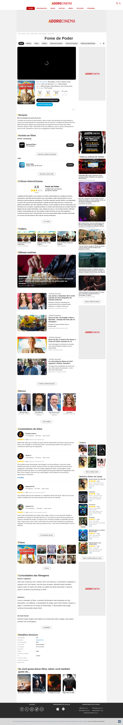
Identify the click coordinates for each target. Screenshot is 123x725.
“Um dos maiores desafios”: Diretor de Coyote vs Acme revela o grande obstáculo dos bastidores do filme (92, 247)
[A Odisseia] (83, 497)
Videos (52, 8)
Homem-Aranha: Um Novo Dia (97, 479)
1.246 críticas (39, 508)
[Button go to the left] (100, 43)
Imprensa (40, 91)
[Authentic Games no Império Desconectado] (83, 535)
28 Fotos (46, 568)
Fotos (21, 542)
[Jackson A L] (20, 507)
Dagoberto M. (30, 486)
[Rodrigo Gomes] (20, 434)
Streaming (91, 8)
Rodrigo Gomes (30, 433)
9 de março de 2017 (42, 82)
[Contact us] (42, 709)
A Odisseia (92, 492)
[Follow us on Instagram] (32, 709)
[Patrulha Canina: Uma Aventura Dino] (83, 548)
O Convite (91, 517)
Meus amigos (64, 91)
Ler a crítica (47, 221)
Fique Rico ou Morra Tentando (72, 692)
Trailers (22, 228)
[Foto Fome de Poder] (26, 554)
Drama (69, 82)
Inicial (19, 33)
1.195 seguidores (29, 457)
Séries (70, 8)
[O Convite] (83, 523)
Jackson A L (29, 506)
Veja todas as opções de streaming (47, 154)
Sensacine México (89, 713)
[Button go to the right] (104, 43)
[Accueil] (61, 3)
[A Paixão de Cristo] (54, 683)
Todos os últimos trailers (92, 472)
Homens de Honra (39, 692)
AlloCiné (81, 708)
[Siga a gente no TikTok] (37, 709)
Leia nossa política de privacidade (96, 721)
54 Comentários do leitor (46, 535)
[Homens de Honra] (39, 683)
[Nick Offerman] (39, 402)
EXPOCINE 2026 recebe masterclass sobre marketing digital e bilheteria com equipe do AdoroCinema (91, 177)
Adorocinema (56, 91)
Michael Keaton (45, 86)
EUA (37, 637)
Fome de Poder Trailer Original (44, 243)
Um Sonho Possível (24, 692)
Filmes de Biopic (42, 33)
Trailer (90, 487)
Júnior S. (28, 455)
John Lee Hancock (47, 84)
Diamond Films (40, 640)
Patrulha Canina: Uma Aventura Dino (95, 543)
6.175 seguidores (29, 435)
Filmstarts (95, 708)
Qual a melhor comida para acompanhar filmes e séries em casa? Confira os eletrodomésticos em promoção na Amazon (46, 281)
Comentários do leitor (30, 429)
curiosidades (46, 627)
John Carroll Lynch (66, 86)
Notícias (62, 8)
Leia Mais (20, 477)
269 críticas (38, 457)
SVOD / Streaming (24, 139)
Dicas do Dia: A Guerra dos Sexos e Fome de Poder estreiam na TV (62, 340)
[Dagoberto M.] (20, 487)
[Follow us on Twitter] (27, 709)
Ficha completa (47, 421)
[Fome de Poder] (26, 92)
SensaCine (82, 710)
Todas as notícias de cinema (92, 301)
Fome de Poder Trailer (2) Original (65, 243)
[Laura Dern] (69, 402)
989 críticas (38, 435)
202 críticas (37, 488)
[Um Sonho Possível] (24, 683)
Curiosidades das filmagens (33, 575)
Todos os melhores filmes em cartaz (92, 558)
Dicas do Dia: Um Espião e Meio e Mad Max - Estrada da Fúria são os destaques (61, 320)
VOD (19, 158)
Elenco (22, 391)
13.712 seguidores (30, 508)
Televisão (80, 8)
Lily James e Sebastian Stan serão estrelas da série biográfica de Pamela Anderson (61, 298)
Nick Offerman (55, 86)
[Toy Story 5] (83, 510)
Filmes (30, 8)
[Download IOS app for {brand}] (58, 709)
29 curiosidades (40, 646)
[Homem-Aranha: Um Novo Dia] (83, 484)
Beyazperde (95, 710)
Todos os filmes (34, 33)
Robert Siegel (62, 84)
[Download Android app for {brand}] (64, 709)
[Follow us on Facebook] (22, 709)
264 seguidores (29, 488)
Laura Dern (69, 412)
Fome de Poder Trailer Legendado (24, 243)
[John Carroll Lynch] (54, 402)
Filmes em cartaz (26, 33)
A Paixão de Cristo (54, 692)
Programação (42, 8)
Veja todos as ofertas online (47, 174)
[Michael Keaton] (24, 402)
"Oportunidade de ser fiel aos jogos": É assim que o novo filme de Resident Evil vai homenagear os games (91, 294)
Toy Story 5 (92, 504)
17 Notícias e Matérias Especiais (46, 383)
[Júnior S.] (20, 456)
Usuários (48, 91)
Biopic (64, 82)
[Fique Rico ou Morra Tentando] (69, 683)
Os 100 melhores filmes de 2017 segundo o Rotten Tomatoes (60, 362)
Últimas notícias (27, 252)
